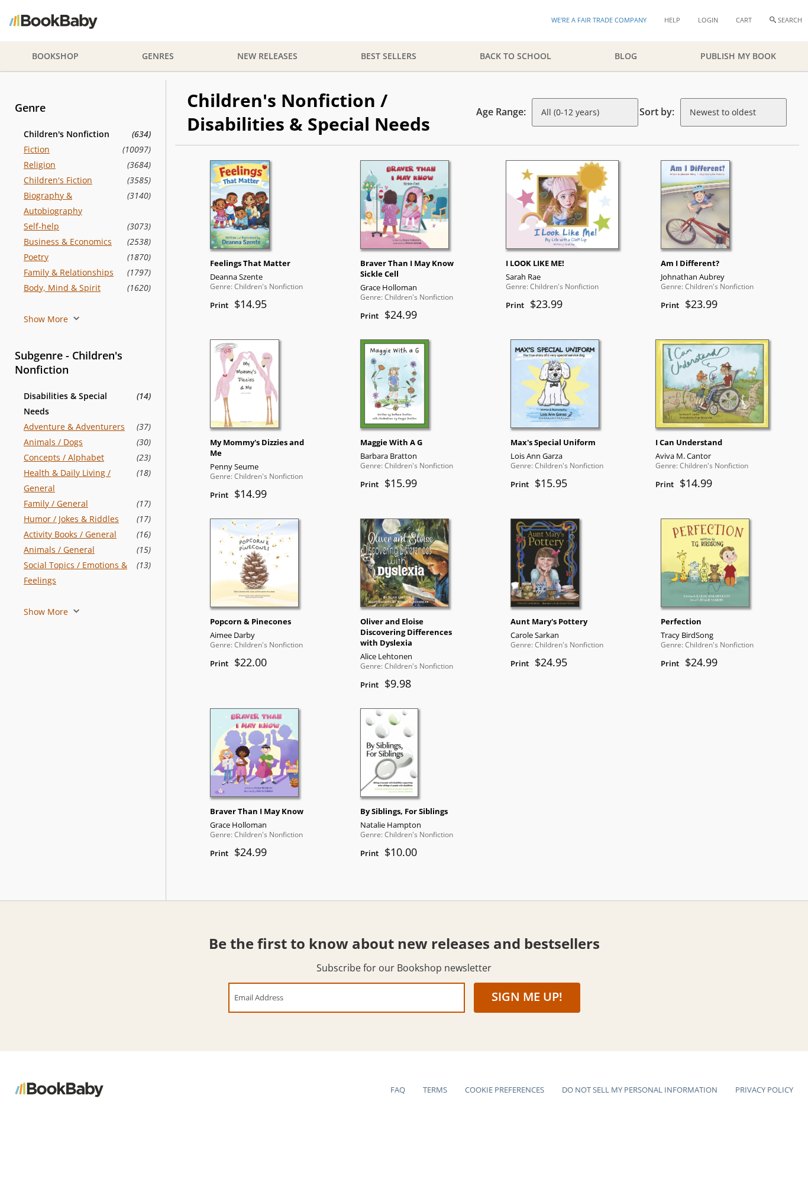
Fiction (37, 149)
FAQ (397, 1089)
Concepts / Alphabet (64, 457)
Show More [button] (47, 319)
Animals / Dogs (53, 442)
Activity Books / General (70, 534)
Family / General (56, 503)
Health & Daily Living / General (67, 480)
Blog (626, 55)
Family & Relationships (69, 272)
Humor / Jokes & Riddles (71, 518)
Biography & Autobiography (53, 203)
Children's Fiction (58, 180)
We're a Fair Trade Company (599, 19)
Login (708, 19)
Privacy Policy (764, 1089)
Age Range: (501, 111)
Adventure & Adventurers (74, 426)
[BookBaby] (63, 20)
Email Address (258, 997)
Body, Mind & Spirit (62, 287)
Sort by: (656, 111)
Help (672, 19)
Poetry (36, 257)
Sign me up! (527, 996)
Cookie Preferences (504, 1089)
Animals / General (59, 549)
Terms (435, 1089)
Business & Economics (68, 241)
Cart (744, 19)
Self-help (41, 226)
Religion (40, 164)
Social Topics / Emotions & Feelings (75, 572)
